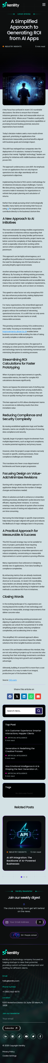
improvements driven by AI (15, 331)
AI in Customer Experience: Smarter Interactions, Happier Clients (23, 732)
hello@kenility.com (11, 981)
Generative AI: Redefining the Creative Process (20, 750)
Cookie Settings (10, 1055)
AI (8, 208)
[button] (10, 696)
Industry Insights (13, 46)
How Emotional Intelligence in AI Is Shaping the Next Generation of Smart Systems (22, 769)
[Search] (38, 711)
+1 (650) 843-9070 (11, 991)
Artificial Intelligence (17, 738)
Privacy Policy (9, 1051)
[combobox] (20, 711)
